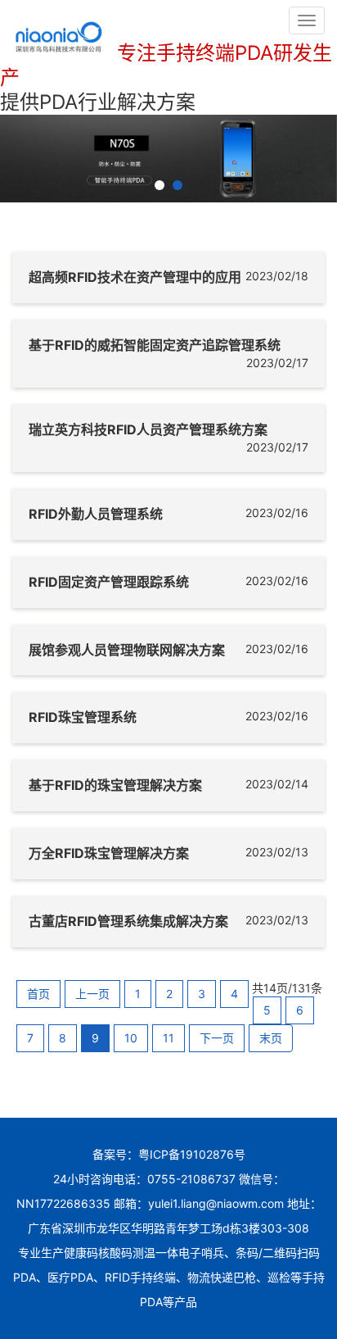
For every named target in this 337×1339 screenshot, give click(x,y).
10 (130, 1038)
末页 (270, 1038)
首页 (38, 994)
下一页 (217, 1038)
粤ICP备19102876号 (191, 1154)
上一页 (92, 994)
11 (168, 1038)
